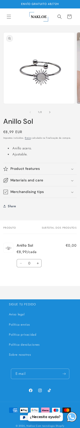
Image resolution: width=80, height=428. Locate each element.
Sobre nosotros (20, 354)
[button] (9, 17)
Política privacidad (22, 334)
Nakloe (30, 426)
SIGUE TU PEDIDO (22, 304)
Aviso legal (17, 314)
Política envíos (19, 324)
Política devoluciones (24, 344)
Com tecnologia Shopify (50, 426)
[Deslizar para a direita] (50, 112)
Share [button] (12, 206)
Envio (28, 138)
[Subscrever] (64, 374)
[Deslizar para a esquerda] (30, 112)
